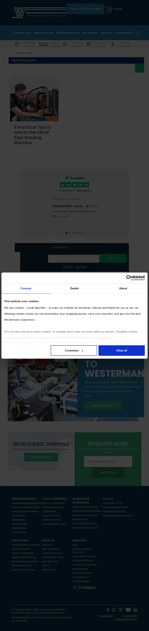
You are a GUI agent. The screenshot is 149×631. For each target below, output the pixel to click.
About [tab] (123, 288)
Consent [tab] (25, 288)
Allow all (121, 350)
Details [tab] (74, 288)
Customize (72, 350)
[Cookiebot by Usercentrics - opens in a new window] (129, 278)
